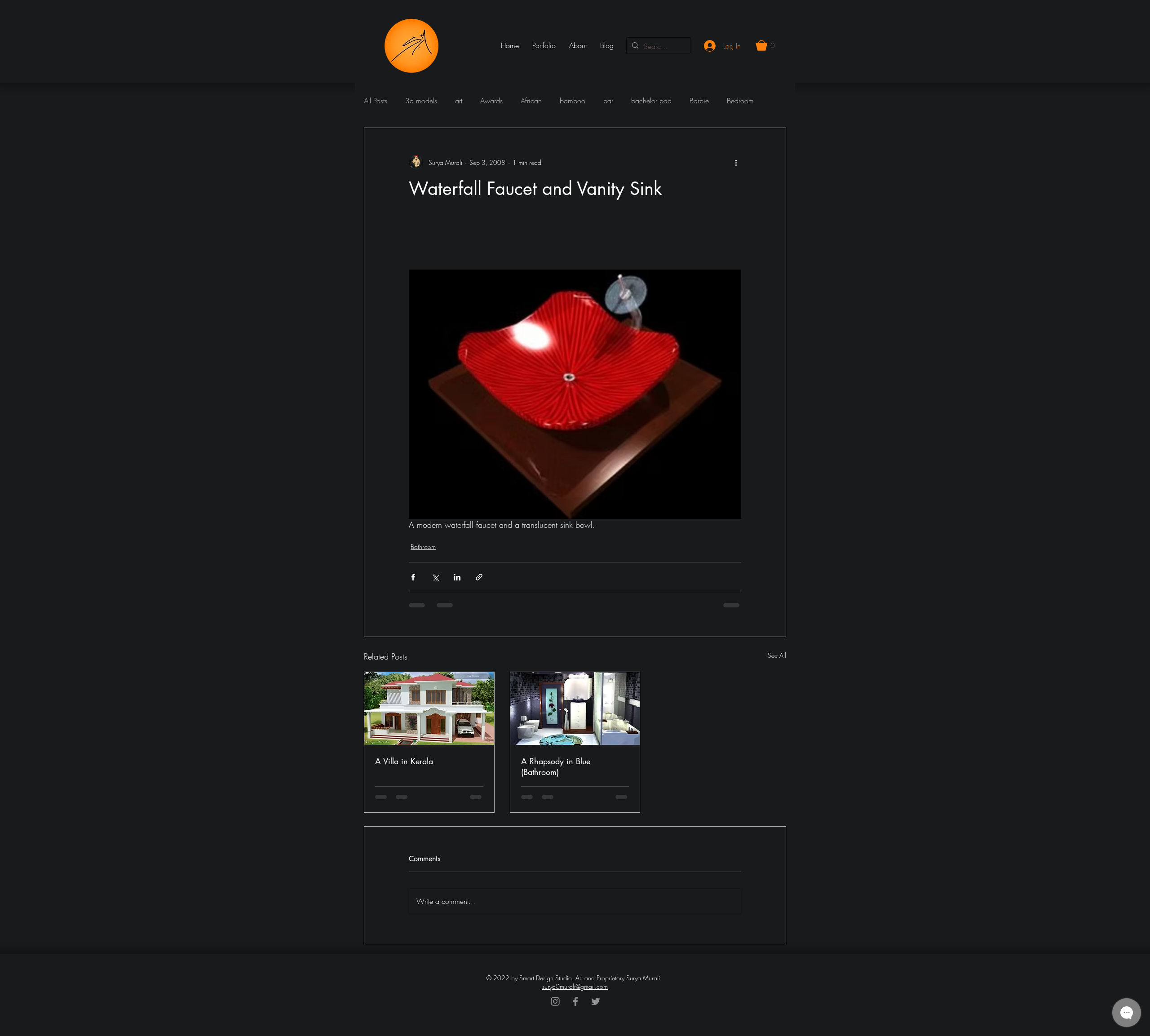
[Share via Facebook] (413, 577)
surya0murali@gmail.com (575, 986)
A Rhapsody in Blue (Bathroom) (555, 766)
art (458, 101)
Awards (491, 101)
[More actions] (735, 162)
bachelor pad (651, 101)
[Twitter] (596, 1001)
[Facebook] (575, 1001)
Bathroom (423, 546)
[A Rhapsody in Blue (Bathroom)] (575, 708)
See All (777, 655)
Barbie (699, 101)
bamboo (572, 101)
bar (608, 101)
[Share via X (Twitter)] (435, 577)
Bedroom (740, 101)
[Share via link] (479, 577)
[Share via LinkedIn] (457, 577)
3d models (421, 101)
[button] (765, 45)
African (531, 101)
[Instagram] (555, 1001)
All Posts (375, 101)
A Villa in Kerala (404, 761)
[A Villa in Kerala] (429, 708)
